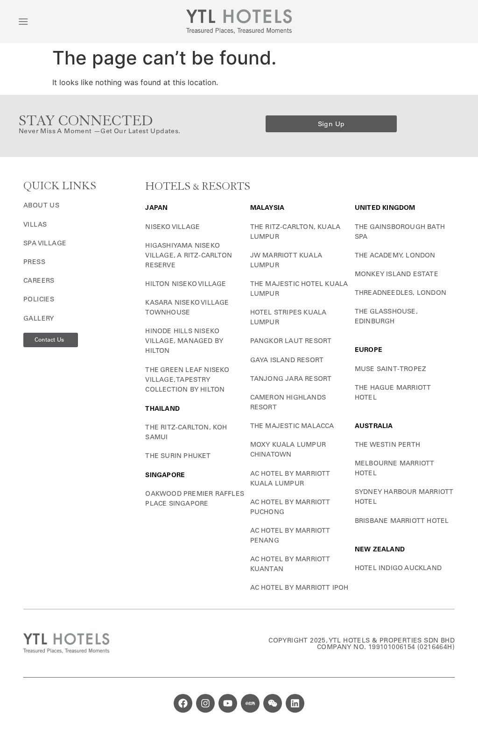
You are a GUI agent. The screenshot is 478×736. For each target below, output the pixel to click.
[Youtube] (227, 703)
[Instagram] (205, 703)
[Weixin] (272, 703)
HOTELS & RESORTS (197, 186)
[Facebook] (183, 703)
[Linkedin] (295, 703)
